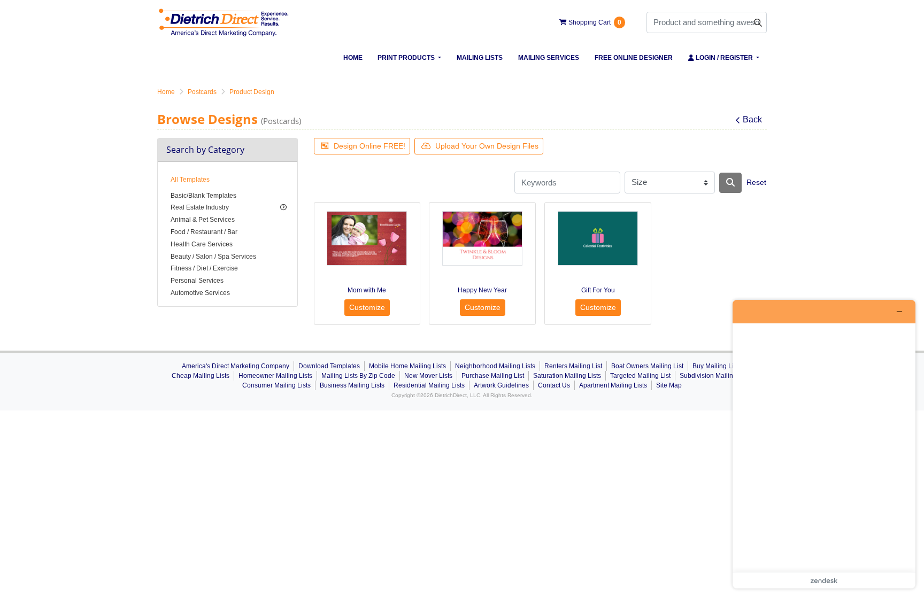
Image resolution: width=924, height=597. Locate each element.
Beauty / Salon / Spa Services (213, 256)
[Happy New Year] (482, 238)
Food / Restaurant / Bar (204, 232)
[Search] (730, 183)
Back (752, 119)
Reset (756, 182)
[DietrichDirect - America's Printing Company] (224, 22)
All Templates (190, 179)
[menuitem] (352, 58)
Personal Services (197, 280)
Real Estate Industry (200, 207)
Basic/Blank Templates (203, 195)
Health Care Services (202, 244)
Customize (367, 307)
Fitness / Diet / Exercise (204, 268)
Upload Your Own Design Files (486, 146)
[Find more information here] (824, 444)
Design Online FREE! (369, 146)
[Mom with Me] (367, 238)
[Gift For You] (598, 238)
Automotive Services (200, 293)
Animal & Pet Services (203, 219)
